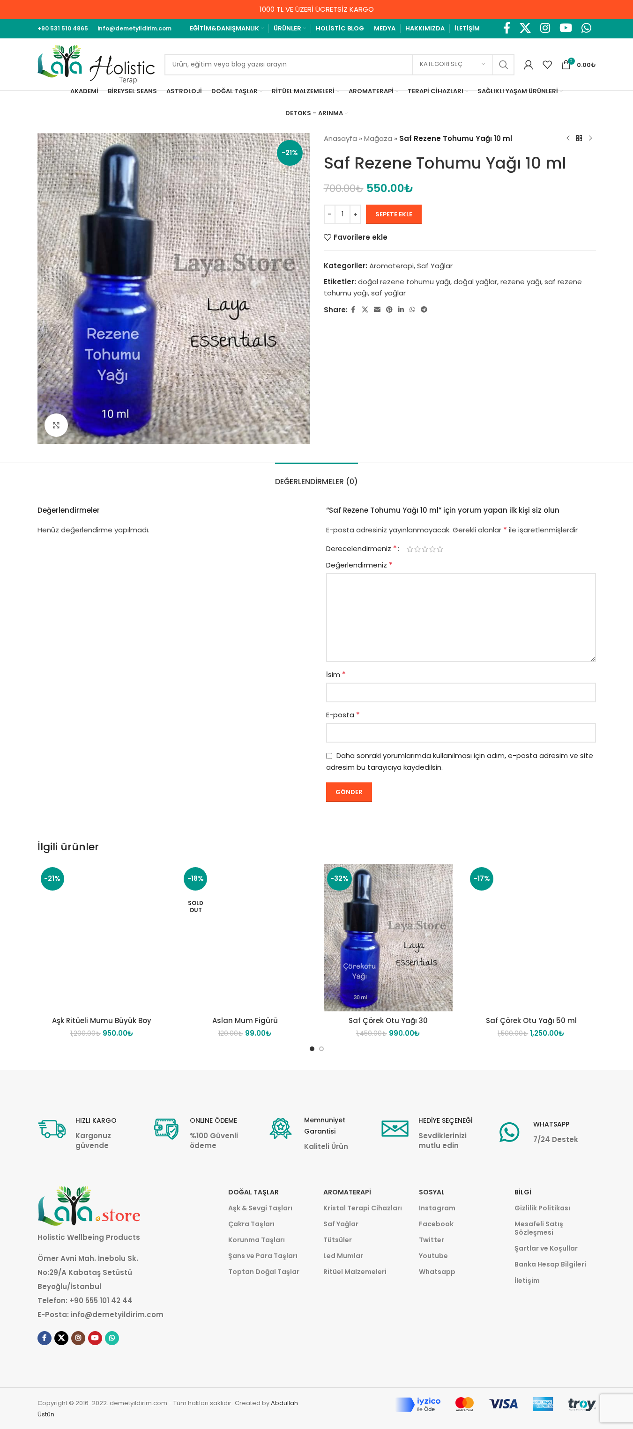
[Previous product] (567, 138)
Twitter (431, 1240)
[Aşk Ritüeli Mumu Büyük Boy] (102, 937)
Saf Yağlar (435, 266)
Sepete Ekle (393, 214)
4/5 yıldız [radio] (432, 548)
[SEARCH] (503, 64)
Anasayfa (340, 138)
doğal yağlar (475, 282)
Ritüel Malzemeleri (355, 1271)
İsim (336, 674)
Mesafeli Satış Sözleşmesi (538, 1228)
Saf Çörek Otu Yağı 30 (388, 1020)
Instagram (437, 1208)
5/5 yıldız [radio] (440, 548)
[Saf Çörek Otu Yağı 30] (388, 937)
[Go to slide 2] (321, 1048)
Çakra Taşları (251, 1224)
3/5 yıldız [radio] (425, 548)
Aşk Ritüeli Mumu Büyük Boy (101, 1020)
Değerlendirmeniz (359, 565)
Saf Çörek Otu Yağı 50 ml (531, 1020)
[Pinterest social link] (389, 309)
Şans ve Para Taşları (263, 1255)
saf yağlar (388, 293)
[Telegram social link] (424, 309)
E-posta (343, 714)
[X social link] (525, 28)
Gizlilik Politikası (542, 1208)
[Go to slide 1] (312, 1048)
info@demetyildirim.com (117, 1314)
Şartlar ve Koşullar (546, 1248)
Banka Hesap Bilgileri (550, 1264)
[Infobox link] (87, 1132)
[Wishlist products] (547, 64)
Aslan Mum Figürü (245, 1020)
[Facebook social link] (507, 28)
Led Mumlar (343, 1255)
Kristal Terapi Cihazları (362, 1208)
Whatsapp (437, 1271)
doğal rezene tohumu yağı (404, 282)
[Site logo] (96, 64)
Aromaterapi (391, 266)
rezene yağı (520, 282)
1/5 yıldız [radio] (410, 548)
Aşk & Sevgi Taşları (260, 1208)
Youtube (433, 1255)
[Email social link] (377, 309)
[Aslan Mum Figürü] (245, 937)
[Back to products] (579, 138)
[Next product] (590, 138)
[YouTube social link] (566, 28)
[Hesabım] (528, 64)
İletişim (527, 1280)
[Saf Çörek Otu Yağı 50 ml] (531, 937)
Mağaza (378, 138)
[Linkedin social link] (401, 309)
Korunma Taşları (256, 1240)
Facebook (436, 1224)
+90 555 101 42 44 (101, 1300)
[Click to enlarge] (56, 425)
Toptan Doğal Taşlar (263, 1271)
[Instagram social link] (545, 28)
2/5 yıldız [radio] (417, 548)
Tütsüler (337, 1240)
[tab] (316, 477)
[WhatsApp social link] (586, 28)
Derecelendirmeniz (361, 548)
